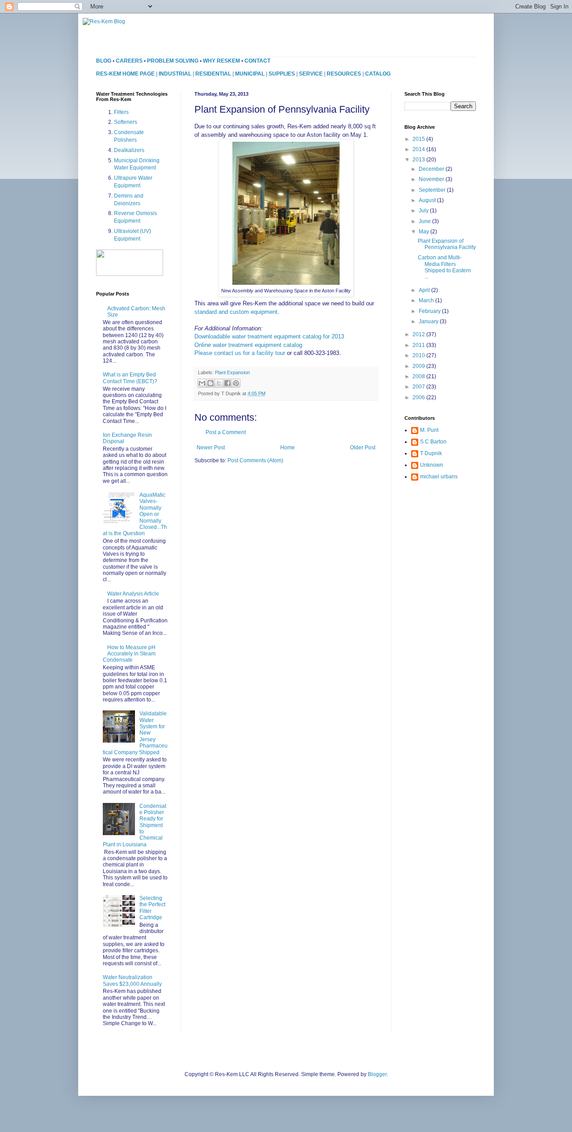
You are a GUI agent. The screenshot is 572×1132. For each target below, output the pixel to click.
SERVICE (311, 74)
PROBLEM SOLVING (172, 61)
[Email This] (202, 383)
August (428, 200)
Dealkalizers (129, 150)
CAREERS (129, 61)
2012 (419, 334)
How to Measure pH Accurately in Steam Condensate (129, 653)
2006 (419, 397)
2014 (419, 149)
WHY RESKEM (221, 61)
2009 (419, 366)
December (432, 169)
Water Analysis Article (133, 594)
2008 (419, 376)
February (430, 311)
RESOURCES (344, 74)
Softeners (125, 122)
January (429, 321)
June (425, 221)
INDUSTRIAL (175, 74)
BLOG (103, 61)
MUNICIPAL (250, 74)
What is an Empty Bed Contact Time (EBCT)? (130, 378)
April (425, 290)
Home (287, 447)
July (424, 210)
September (433, 190)
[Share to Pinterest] (235, 383)
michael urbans (439, 476)
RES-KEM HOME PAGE (125, 74)
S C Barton (433, 442)
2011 (419, 345)
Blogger (377, 1074)
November (432, 179)
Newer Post (211, 447)
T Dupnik (431, 453)
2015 (419, 139)
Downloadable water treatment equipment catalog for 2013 (269, 336)
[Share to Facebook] (227, 383)
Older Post (362, 447)
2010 (419, 355)
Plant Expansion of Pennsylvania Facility (447, 244)
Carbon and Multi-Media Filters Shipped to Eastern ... (444, 267)
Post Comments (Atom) (255, 460)
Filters (121, 112)
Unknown (431, 465)
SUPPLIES (282, 74)
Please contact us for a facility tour (239, 353)
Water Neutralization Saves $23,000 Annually (132, 980)
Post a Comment (226, 432)
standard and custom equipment (236, 311)
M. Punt (429, 430)
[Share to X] (218, 383)
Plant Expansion (232, 372)
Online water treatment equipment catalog (248, 345)
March (427, 300)
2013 (419, 159)
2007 (419, 387)
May (424, 231)
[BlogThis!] (210, 383)
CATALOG (378, 74)
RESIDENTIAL (213, 74)
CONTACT (257, 61)
